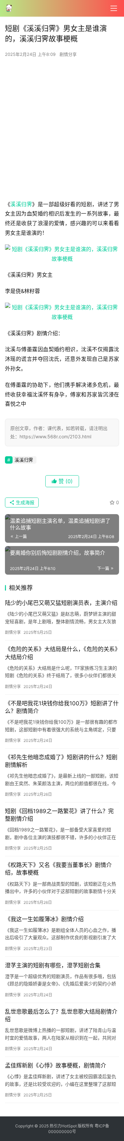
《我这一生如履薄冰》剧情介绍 (44, 919)
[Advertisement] (62, 130)
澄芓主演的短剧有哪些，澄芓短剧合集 (53, 965)
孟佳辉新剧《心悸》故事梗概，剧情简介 (55, 1065)
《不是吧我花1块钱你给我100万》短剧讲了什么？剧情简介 (62, 707)
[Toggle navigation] (114, 8)
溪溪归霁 (21, 204)
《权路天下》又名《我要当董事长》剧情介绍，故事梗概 (58, 869)
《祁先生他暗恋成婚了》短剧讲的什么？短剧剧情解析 (61, 761)
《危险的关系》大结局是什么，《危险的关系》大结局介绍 (61, 653)
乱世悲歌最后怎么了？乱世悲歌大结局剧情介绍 (61, 1015)
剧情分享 (68, 54)
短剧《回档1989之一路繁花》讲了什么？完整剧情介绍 (59, 815)
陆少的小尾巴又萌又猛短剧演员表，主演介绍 (61, 603)
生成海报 (24, 502)
